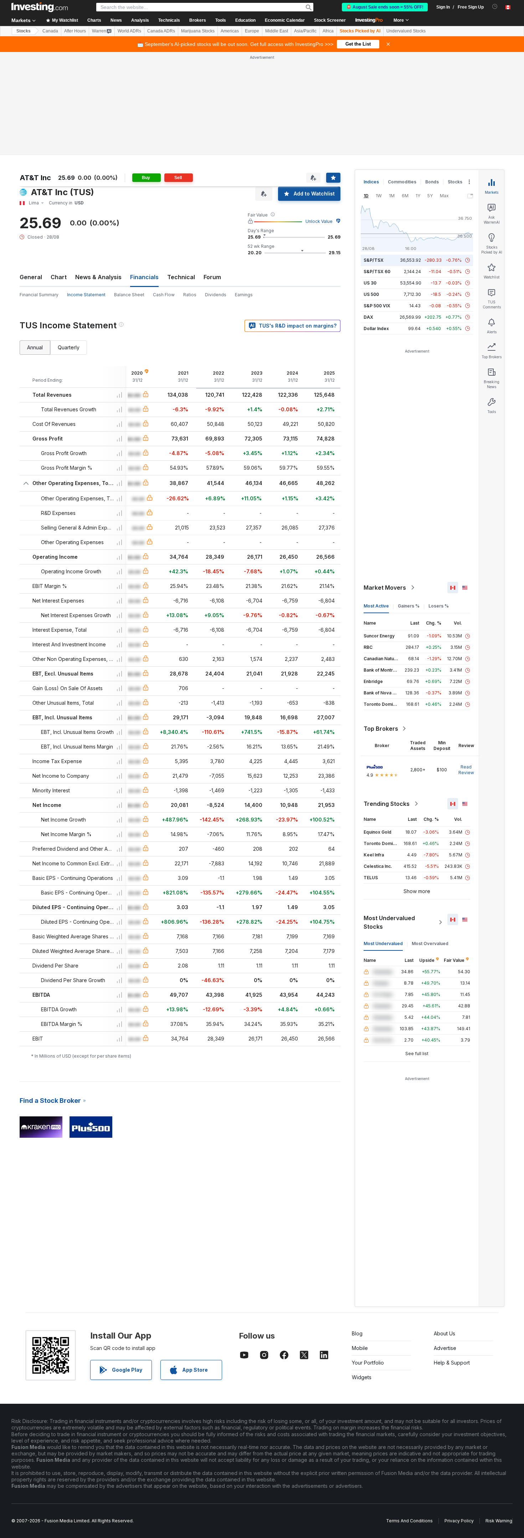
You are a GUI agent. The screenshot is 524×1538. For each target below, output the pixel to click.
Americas (230, 30)
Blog (357, 1333)
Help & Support (452, 1363)
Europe (252, 30)
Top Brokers (381, 728)
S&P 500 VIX (377, 305)
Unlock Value (319, 221)
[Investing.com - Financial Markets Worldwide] (39, 7)
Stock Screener (330, 20)
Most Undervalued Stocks (389, 922)
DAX (368, 317)
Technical (181, 277)
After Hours (75, 30)
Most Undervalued (383, 943)
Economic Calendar (285, 20)
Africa (328, 30)
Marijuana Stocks (198, 30)
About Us (444, 1333)
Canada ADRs (161, 30)
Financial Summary (39, 294)
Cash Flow (164, 294)
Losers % (438, 606)
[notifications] (495, 6)
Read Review (466, 769)
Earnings (244, 294)
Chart (59, 277)
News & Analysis (98, 277)
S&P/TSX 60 (377, 271)
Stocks (23, 30)
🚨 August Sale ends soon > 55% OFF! (384, 7)
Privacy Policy (459, 1520)
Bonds (432, 181)
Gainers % (409, 606)
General (31, 277)
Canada (50, 30)
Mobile (360, 1348)
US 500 (371, 294)
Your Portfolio (368, 1363)
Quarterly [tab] (68, 347)
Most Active (376, 606)
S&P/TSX (374, 260)
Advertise (445, 1348)
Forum (212, 277)
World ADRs (129, 30)
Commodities (402, 181)
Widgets (361, 1377)
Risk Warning (499, 1520)
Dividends (215, 294)
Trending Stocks (387, 803)
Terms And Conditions (409, 1520)
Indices (371, 181)
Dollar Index (376, 328)
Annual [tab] (35, 347)
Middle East (276, 30)
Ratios (189, 294)
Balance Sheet (129, 294)
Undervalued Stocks (406, 30)
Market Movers (385, 587)
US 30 (370, 283)
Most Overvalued (430, 943)
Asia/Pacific (305, 30)
